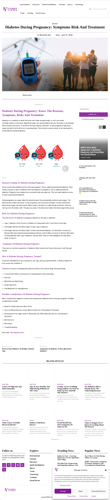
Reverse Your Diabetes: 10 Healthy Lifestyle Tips (18, 350)
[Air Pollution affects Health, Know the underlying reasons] (96, 374)
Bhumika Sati (45, 35)
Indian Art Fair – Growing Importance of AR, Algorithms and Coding (68, 457)
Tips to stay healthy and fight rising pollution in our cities (40, 389)
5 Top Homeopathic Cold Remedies (87, 166)
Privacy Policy (71, 496)
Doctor (55, 24)
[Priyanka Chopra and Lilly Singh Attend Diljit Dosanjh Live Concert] (103, 202)
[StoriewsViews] (10, 9)
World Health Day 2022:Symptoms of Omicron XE (64, 425)
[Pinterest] (4, 470)
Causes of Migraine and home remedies (12, 388)
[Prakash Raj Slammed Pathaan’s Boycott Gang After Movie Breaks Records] (103, 214)
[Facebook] (4, 465)
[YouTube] (18, 465)
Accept (63, 491)
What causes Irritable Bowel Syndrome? (11, 424)
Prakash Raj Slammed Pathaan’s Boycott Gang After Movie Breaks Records (88, 214)
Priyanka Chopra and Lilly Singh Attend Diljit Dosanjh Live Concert (87, 202)
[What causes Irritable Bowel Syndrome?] (13, 410)
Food (32, 420)
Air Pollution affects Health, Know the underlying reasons (93, 389)
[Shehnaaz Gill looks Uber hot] (103, 178)
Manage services (65, 485)
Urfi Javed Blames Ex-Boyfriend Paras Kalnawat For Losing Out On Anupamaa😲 (88, 190)
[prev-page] (100, 127)
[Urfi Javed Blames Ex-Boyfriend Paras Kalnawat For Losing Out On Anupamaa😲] (103, 190)
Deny (81, 491)
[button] (106, 470)
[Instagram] (9, 465)
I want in (92, 114)
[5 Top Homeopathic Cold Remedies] (103, 166)
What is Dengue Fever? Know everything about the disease (94, 425)
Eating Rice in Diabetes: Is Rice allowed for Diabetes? (55, 350)
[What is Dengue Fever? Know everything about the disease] (96, 410)
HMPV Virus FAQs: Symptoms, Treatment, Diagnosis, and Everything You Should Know (92, 151)
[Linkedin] (22, 465)
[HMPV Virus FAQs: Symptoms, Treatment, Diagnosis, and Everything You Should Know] (93, 141)
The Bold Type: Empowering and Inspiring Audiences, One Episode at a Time (67, 465)
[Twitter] (13, 465)
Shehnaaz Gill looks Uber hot (87, 178)
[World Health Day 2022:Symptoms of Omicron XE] (68, 410)
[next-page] (104, 127)
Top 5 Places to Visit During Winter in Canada (95, 457)
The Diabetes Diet (17, 333)
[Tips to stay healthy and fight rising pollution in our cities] (41, 374)
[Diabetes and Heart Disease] (41, 410)
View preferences (98, 491)
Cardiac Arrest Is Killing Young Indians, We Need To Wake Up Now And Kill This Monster (68, 390)
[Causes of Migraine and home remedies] (13, 374)
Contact (93, 496)
